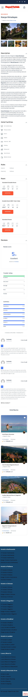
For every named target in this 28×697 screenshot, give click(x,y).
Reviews (4, 240)
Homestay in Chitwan (7, 597)
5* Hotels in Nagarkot (7, 604)
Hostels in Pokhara (6, 579)
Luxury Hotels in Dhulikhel (8, 627)
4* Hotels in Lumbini (6, 642)
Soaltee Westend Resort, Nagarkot (11, 495)
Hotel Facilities (7, 122)
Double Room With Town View (11, 201)
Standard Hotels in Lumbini (8, 647)
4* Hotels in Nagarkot (7, 607)
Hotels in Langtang (6, 684)
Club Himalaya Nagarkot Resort (10, 465)
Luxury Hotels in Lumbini (7, 644)
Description (5, 53)
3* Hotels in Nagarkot (7, 609)
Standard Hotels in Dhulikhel (9, 630)
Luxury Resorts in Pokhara (8, 657)
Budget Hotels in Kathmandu (9, 560)
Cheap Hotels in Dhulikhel (8, 632)
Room (3, 179)
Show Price (8, 193)
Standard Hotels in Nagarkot (9, 614)
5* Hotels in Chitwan (6, 587)
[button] (24, 7)
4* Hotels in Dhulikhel (7, 625)
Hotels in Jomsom (6, 676)
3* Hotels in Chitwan (6, 592)
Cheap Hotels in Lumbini (7, 649)
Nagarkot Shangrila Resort (9, 526)
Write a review (5, 403)
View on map (13, 21)
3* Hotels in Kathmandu (7, 557)
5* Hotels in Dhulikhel (7, 622)
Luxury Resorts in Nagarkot (8, 662)
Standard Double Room (9, 183)
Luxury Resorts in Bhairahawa (9, 666)
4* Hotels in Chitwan (6, 589)
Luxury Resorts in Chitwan (8, 659)
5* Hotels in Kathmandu (7, 553)
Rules (3, 165)
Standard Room (7, 220)
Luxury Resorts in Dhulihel (8, 664)
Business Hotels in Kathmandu (9, 562)
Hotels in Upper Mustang (8, 679)
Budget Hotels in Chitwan (8, 594)
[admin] (24, 432)
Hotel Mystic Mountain (8, 434)
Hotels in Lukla (5, 674)
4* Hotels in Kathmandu (7, 555)
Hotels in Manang (5, 681)
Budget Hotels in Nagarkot (8, 611)
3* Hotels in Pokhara (6, 575)
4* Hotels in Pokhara (6, 572)
